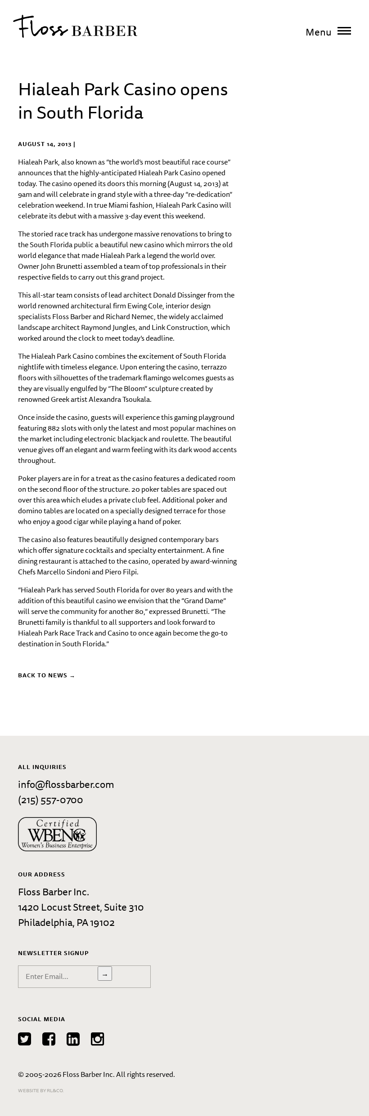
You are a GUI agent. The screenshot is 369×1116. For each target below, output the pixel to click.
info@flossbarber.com (66, 784)
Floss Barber (75, 26)
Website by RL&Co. (41, 1090)
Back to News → (47, 675)
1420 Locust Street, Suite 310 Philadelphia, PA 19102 (81, 914)
